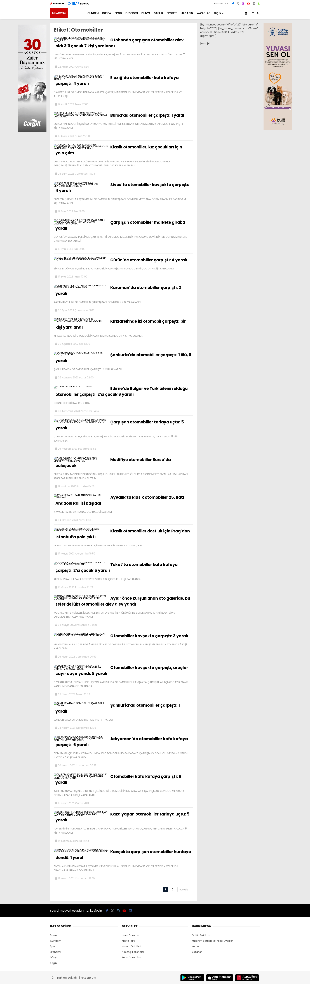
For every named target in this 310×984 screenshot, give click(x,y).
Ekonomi (55, 952)
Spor (53, 946)
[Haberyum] (59, 17)
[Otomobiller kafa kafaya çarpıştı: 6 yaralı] (81, 778)
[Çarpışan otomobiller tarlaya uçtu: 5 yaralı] (81, 421)
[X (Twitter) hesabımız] (238, 3)
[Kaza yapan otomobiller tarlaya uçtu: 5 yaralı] (81, 815)
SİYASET (172, 13)
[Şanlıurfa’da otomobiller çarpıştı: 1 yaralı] (81, 704)
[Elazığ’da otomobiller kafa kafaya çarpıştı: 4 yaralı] (81, 79)
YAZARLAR (203, 13)
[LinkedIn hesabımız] (254, 3)
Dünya (54, 957)
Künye (195, 946)
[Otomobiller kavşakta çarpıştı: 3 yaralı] (81, 635)
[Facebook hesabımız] (233, 3)
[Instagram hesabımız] (243, 3)
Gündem (55, 941)
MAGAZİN (187, 13)
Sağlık (53, 963)
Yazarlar (197, 952)
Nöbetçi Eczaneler (133, 952)
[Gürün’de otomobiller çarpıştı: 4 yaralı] (81, 259)
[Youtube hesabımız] (248, 3)
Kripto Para (128, 941)
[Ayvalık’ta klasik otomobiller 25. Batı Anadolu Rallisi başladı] (81, 497)
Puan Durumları (131, 957)
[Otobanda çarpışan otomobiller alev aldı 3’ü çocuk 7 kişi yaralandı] (81, 41)
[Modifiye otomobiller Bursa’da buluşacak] (81, 461)
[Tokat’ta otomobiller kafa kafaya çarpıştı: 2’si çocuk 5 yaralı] (81, 564)
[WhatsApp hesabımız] (259, 3)
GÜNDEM (93, 13)
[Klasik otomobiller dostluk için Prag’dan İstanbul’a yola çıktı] (81, 530)
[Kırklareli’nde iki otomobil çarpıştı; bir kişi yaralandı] (81, 321)
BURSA (106, 13)
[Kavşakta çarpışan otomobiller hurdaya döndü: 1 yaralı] (81, 851)
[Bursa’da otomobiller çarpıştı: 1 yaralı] (81, 116)
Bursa (53, 935)
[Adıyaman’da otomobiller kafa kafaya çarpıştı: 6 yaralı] (81, 740)
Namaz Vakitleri (131, 946)
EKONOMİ (131, 13)
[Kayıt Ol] (246, 13)
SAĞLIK (158, 13)
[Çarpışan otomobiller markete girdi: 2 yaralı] (81, 223)
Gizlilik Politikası (201, 935)
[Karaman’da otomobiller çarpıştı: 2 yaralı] (81, 287)
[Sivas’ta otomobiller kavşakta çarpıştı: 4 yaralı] (81, 186)
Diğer (217, 13)
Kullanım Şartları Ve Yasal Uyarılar (212, 941)
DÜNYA (145, 13)
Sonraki (183, 889)
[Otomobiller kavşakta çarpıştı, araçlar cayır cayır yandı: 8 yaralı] (81, 669)
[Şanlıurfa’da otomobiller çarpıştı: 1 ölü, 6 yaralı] (81, 354)
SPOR (118, 13)
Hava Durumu (130, 935)
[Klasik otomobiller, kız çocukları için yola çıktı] (81, 148)
